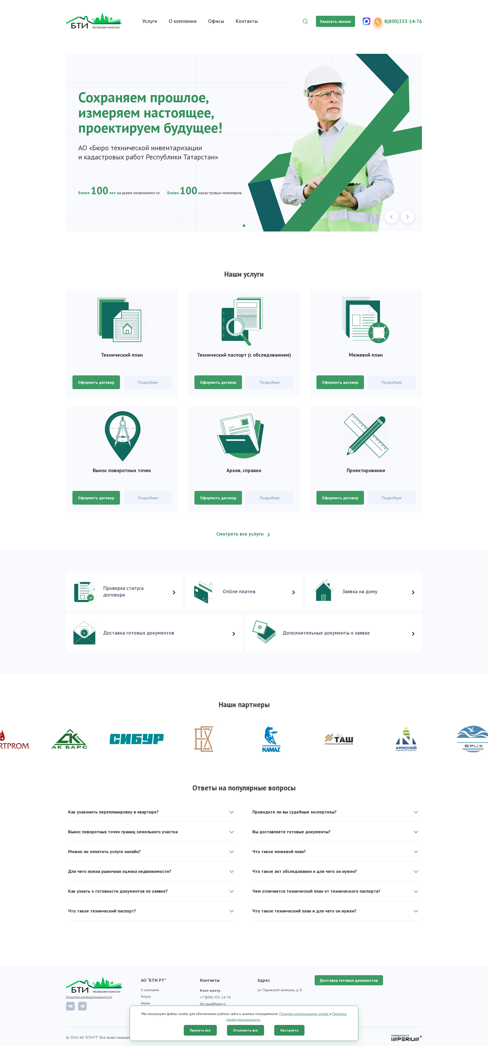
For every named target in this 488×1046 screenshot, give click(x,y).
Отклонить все (245, 1030)
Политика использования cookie (304, 1013)
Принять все (200, 1030)
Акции (145, 1003)
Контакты (247, 21)
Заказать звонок (335, 21)
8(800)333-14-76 (403, 21)
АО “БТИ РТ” (153, 980)
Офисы (216, 21)
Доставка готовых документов (349, 980)
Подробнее (148, 382)
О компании (183, 21)
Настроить (289, 1030)
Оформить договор (96, 382)
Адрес (263, 980)
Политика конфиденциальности (89, 997)
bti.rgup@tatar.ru (213, 1004)
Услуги (149, 21)
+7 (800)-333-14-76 (215, 997)
